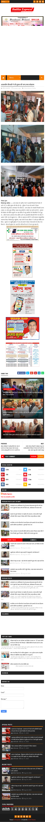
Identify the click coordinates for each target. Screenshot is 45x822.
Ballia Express (7, 494)
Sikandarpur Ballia (30, 88)
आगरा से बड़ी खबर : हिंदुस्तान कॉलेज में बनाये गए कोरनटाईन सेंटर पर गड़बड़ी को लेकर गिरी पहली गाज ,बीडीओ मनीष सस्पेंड (26, 755)
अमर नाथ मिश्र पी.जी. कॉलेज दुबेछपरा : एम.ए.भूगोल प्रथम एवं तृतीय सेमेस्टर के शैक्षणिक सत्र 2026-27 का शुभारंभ (26, 653)
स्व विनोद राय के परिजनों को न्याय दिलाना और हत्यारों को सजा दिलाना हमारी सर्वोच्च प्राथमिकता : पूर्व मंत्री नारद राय (26, 523)
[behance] (43, 1)
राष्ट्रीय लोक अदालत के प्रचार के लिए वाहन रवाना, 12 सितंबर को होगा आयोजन (27, 545)
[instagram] (40, 1)
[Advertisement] (22, 51)
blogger (40, 456)
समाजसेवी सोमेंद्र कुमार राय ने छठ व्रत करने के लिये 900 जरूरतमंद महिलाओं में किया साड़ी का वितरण (23, 393)
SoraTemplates (17, 820)
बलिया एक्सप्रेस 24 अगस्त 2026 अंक (19, 664)
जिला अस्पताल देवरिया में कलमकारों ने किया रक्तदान (23, 746)
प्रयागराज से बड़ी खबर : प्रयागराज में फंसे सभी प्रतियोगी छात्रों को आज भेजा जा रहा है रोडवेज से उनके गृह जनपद (26, 730)
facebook (33, 456)
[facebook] (34, 1)
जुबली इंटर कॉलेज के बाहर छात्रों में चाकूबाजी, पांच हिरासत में (24, 552)
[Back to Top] (30, 816)
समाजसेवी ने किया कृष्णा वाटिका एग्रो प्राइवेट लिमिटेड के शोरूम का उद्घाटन (22, 434)
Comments (33, 540)
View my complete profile (8, 497)
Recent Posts (12, 540)
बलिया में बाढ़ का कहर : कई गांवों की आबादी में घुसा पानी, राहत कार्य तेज (27, 561)
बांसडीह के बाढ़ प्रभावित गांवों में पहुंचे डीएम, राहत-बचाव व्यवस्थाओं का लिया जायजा (26, 570)
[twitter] (37, 1)
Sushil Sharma (32, 820)
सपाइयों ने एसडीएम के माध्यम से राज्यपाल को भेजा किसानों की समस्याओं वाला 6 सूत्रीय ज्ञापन (22, 413)
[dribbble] (21, 816)
